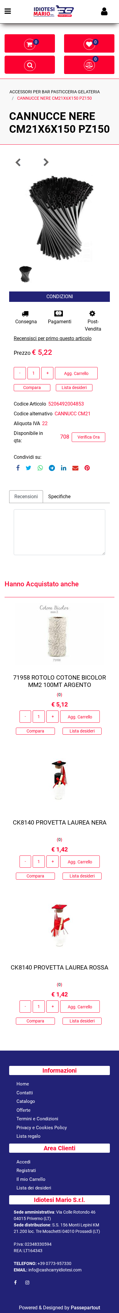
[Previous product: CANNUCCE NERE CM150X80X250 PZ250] (18, 162)
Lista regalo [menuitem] (28, 1136)
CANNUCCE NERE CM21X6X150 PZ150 (54, 98)
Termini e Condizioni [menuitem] (37, 1119)
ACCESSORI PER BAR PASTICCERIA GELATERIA (54, 91)
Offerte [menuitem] (23, 1110)
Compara (32, 387)
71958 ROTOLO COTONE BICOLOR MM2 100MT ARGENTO (59, 681)
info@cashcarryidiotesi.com (54, 1269)
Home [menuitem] (22, 1084)
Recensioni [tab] (26, 496)
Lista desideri (74, 387)
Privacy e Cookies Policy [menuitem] (41, 1127)
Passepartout (85, 1308)
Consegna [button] (26, 322)
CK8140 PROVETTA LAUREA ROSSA (59, 967)
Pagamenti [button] (59, 322)
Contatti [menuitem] (24, 1093)
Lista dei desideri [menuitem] (33, 1188)
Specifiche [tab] (59, 496)
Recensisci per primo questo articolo (53, 338)
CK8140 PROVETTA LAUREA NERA (59, 822)
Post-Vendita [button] (93, 325)
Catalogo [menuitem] (25, 1101)
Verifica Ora (89, 437)
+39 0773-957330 (54, 1263)
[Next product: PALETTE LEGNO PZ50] (46, 162)
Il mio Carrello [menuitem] (30, 1179)
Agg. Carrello (76, 373)
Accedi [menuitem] (23, 1162)
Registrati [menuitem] (26, 1170)
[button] (59, 216)
